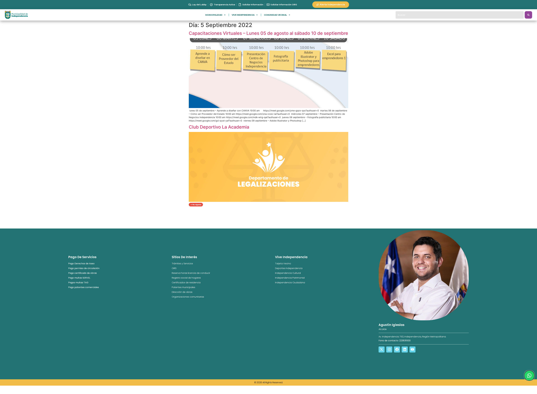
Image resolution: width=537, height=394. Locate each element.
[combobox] (460, 15)
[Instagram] (389, 349)
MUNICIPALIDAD (213, 15)
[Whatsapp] (529, 375)
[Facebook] (397, 349)
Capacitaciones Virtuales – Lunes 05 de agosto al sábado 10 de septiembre (268, 33)
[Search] (528, 15)
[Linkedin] (405, 349)
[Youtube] (412, 349)
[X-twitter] (382, 349)
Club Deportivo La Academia (219, 127)
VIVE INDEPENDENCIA (243, 15)
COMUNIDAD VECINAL (275, 15)
